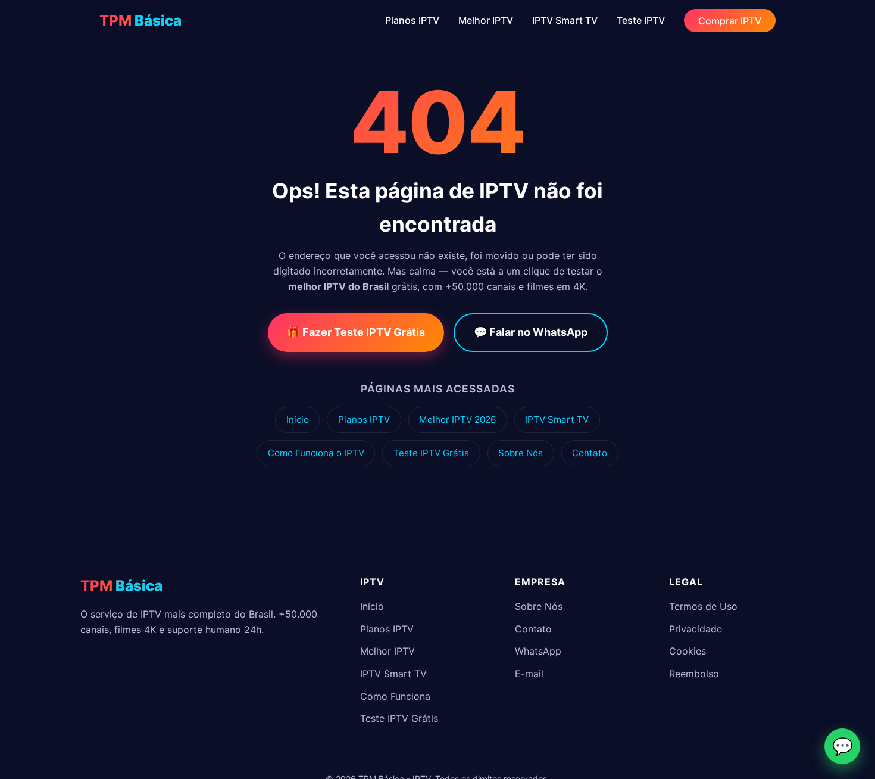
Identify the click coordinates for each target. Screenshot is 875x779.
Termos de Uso (703, 606)
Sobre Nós (520, 453)
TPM (140, 20)
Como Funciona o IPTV (316, 453)
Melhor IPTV (485, 20)
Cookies (687, 651)
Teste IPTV (641, 20)
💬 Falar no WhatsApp (531, 332)
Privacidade (695, 629)
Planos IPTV (412, 20)
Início (297, 419)
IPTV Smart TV (565, 20)
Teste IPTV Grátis (431, 453)
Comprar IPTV (729, 20)
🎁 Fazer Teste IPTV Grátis (356, 332)
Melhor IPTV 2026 (457, 419)
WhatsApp (538, 651)
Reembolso (694, 674)
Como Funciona (395, 696)
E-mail (529, 674)
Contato (589, 453)
